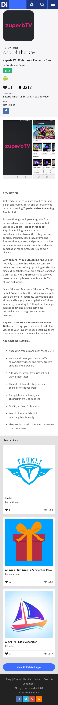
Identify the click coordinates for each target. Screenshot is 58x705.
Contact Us (19, 679)
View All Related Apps (29, 667)
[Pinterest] (32, 699)
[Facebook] (19, 699)
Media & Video (41, 96)
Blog (8, 679)
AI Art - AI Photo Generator (21, 641)
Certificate (34, 679)
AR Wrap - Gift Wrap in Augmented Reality (30, 570)
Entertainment (11, 96)
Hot (5, 104)
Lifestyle (26, 96)
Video (12, 104)
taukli (8, 498)
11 (9, 85)
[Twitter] (26, 699)
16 (9, 581)
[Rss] (39, 699)
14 (9, 653)
